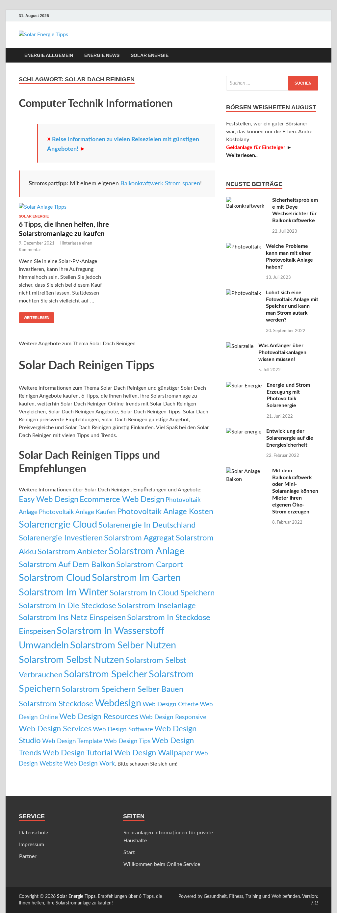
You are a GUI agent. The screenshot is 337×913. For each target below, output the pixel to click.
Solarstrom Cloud (55, 578)
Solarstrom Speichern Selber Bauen (122, 689)
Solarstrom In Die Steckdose (67, 606)
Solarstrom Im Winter (63, 592)
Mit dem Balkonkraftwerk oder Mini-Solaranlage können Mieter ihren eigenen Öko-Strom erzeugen (295, 491)
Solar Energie (149, 55)
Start (129, 852)
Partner (28, 856)
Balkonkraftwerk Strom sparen (160, 184)
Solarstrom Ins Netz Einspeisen (72, 617)
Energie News (101, 55)
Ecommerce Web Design (122, 499)
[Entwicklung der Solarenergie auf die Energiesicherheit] (243, 431)
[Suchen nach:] (272, 83)
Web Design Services (55, 729)
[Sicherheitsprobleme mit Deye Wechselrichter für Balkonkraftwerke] (246, 200)
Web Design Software (123, 729)
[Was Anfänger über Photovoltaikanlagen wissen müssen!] (239, 346)
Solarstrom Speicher (105, 674)
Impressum (31, 844)
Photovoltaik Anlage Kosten (165, 512)
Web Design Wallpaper (154, 753)
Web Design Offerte (170, 704)
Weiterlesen (36, 318)
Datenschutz (33, 832)
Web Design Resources (98, 717)
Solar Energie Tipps (76, 896)
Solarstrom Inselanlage (156, 606)
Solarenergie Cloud (58, 525)
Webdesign (118, 703)
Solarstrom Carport (149, 565)
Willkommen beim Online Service (161, 864)
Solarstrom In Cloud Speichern (162, 593)
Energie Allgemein (48, 55)
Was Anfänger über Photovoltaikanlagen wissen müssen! (282, 352)
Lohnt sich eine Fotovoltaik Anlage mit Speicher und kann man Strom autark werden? (292, 306)
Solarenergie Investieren (61, 538)
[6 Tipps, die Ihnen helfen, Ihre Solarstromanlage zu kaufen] (65, 208)
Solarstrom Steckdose (56, 704)
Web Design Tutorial (77, 753)
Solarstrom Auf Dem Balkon (67, 565)
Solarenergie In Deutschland (146, 525)
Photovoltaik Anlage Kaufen (77, 512)
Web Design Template (72, 741)
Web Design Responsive (173, 717)
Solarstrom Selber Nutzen (123, 645)
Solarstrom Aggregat (139, 538)
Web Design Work (89, 764)
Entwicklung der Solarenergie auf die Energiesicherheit (289, 438)
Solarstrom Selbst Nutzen (71, 660)
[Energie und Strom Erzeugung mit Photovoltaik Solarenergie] (244, 385)
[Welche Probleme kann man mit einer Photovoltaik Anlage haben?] (243, 246)
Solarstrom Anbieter (72, 552)
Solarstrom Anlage (146, 551)
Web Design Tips (127, 741)
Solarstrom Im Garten (136, 578)
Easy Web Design (48, 499)
